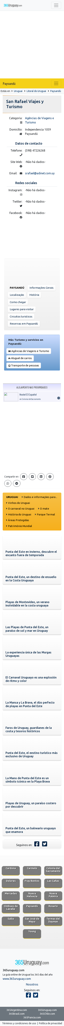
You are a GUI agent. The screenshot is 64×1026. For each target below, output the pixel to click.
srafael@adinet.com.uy (40, 173)
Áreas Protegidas (18, 520)
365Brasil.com (17, 1013)
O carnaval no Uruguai (21, 508)
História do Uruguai (19, 514)
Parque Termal (46, 514)
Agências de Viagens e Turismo (30, 350)
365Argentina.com (17, 1010)
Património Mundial (20, 525)
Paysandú (9, 83)
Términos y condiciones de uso (19, 1023)
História (34, 294)
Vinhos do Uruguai (19, 502)
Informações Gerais (42, 287)
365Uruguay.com (47, 1010)
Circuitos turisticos (21, 316)
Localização (17, 294)
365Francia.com (32, 1017)
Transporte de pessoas (25, 365)
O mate (44, 508)
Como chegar (18, 302)
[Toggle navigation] (56, 5)
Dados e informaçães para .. (40, 497)
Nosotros (32, 984)
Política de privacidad (50, 1023)
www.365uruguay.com (17, 978)
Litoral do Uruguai (36, 91)
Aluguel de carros (21, 358)
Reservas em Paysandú (24, 323)
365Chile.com (47, 1013)
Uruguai (18, 91)
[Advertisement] (32, 45)
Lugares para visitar (22, 309)
